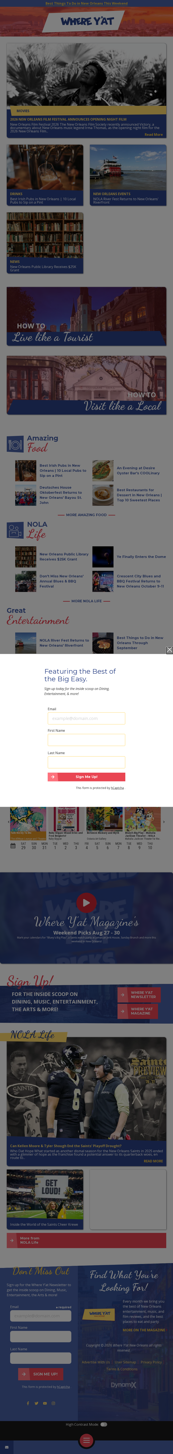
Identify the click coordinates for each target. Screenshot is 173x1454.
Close (169, 650)
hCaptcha (117, 788)
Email (52, 708)
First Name (56, 730)
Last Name (56, 752)
